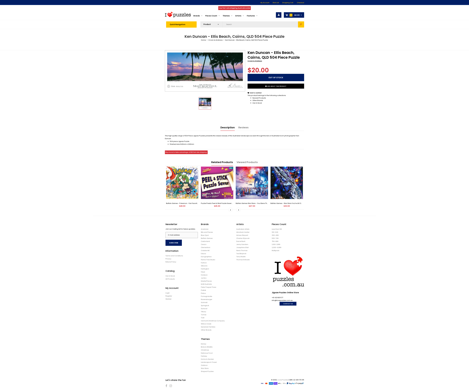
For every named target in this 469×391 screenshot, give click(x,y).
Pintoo (203, 293)
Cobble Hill (205, 250)
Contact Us (288, 304)
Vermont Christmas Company (213, 321)
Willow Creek (206, 324)
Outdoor (204, 365)
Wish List (276, 3)
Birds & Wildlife (207, 347)
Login (167, 293)
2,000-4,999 (276, 247)
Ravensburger (206, 299)
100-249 (275, 232)
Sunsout (204, 308)
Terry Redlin (241, 256)
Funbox (204, 263)
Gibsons (204, 266)
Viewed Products (247, 162)
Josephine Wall (242, 247)
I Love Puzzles (282, 380)
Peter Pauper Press (208, 287)
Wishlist (168, 299)
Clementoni (205, 247)
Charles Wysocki (243, 238)
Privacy (168, 259)
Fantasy (204, 356)
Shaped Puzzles (207, 371)
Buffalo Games (207, 238)
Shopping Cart (287, 3)
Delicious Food (207, 353)
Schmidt (204, 302)
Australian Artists (242, 229)
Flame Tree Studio (208, 260)
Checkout (300, 3)
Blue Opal (205, 235)
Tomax (203, 315)
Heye (203, 272)
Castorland (205, 241)
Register (168, 296)
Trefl (202, 318)
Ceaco (203, 244)
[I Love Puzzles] (178, 17)
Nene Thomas (241, 250)
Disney (203, 344)
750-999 (275, 241)
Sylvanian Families (208, 327)
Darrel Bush (240, 241)
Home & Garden (207, 359)
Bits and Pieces (207, 232)
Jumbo (204, 278)
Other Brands (257, 100)
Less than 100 (277, 229)
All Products (170, 279)
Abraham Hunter (243, 232)
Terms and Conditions (174, 256)
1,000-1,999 (276, 244)
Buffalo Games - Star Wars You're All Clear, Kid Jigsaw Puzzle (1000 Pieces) (300, 203)
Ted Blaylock (241, 253)
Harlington (205, 269)
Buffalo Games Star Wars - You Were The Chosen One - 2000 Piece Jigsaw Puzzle (268, 203)
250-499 (275, 235)
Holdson (204, 275)
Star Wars (205, 368)
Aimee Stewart (242, 235)
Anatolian (204, 229)
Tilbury (203, 311)
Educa (203, 253)
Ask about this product (276, 86)
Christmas (205, 350)
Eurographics (206, 256)
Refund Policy (170, 262)
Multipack (275, 250)
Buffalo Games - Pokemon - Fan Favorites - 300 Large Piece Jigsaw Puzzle (195, 203)
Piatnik (203, 290)
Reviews (243, 127)
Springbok (205, 305)
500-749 (275, 238)
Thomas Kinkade (243, 260)
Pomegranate (206, 296)
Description (227, 127)
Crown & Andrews (255, 61)
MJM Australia (206, 284)
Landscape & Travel (209, 362)
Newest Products (259, 98)
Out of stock (257, 103)
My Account (265, 3)
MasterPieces (206, 281)
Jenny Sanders (242, 244)
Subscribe (173, 243)
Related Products (222, 162)
